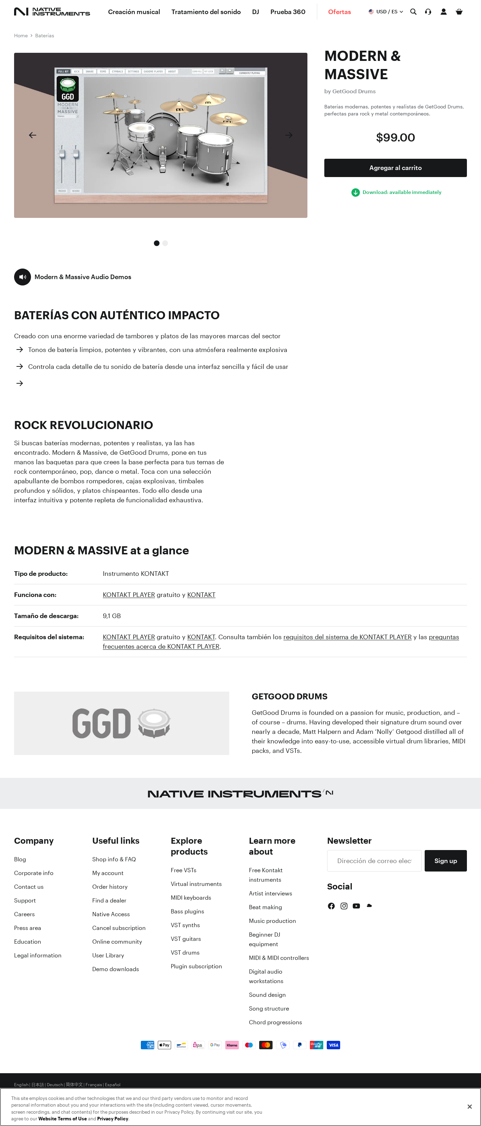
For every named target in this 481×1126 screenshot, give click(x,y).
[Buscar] (413, 11)
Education (27, 941)
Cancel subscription (119, 928)
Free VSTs (183, 870)
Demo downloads (115, 969)
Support (25, 900)
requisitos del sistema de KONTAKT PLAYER (347, 637)
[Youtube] (356, 906)
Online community (117, 941)
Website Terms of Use (62, 1118)
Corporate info (34, 873)
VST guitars (186, 939)
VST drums (185, 952)
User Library (108, 955)
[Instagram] (344, 906)
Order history (109, 886)
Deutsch (55, 1085)
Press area (27, 928)
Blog (20, 859)
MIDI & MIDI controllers (279, 958)
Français (94, 1085)
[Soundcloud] (368, 906)
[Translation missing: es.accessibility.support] (428, 11)
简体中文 (74, 1085)
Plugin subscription (196, 966)
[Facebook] (331, 906)
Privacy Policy (112, 1118)
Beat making (265, 907)
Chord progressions (275, 1022)
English (21, 1085)
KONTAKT (201, 594)
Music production (272, 921)
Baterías (44, 35)
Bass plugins (187, 911)
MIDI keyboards (191, 897)
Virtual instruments (196, 884)
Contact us (29, 886)
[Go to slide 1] (157, 243)
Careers (24, 914)
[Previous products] (32, 135)
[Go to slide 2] (165, 243)
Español (112, 1085)
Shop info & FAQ (114, 859)
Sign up (446, 860)
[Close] (469, 1106)
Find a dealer (109, 900)
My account (108, 873)
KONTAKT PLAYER (129, 594)
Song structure (269, 1008)
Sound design (267, 995)
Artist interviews (270, 893)
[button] (72, 277)
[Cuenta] (443, 11)
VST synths (185, 925)
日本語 (37, 1085)
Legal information (38, 955)
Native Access (111, 914)
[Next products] (289, 135)
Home (21, 35)
